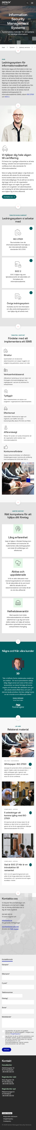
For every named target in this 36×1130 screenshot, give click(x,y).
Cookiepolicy (7, 1121)
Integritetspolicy (8, 1119)
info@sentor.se (7, 920)
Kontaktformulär (7, 959)
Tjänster (12, 47)
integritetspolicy (15, 1034)
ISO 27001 (30, 94)
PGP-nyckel (14, 929)
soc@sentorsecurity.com (10, 927)
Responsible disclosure (10, 1116)
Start (3, 47)
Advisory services (24, 47)
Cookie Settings (7, 1113)
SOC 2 (7, 97)
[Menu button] (32, 3)
